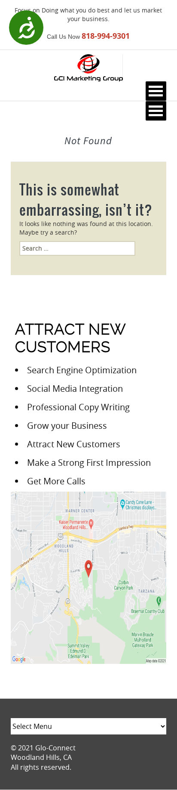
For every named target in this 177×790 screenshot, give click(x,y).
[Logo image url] (88, 67)
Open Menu (156, 91)
